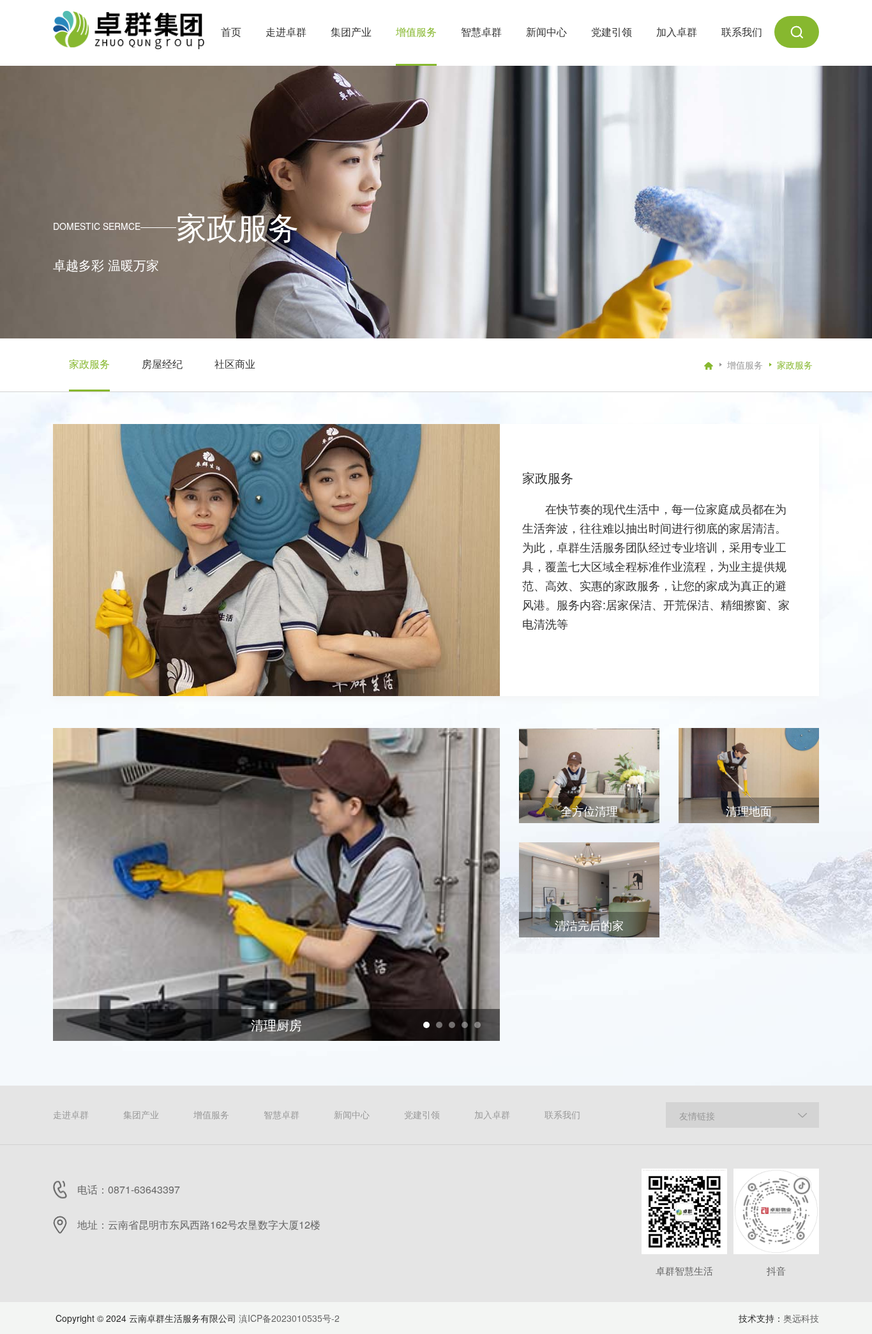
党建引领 (422, 1114)
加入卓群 (492, 1114)
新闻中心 (352, 1114)
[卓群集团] (128, 27)
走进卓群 (71, 1114)
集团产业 (141, 1114)
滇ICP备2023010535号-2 (289, 1318)
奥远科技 (801, 1318)
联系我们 (562, 1114)
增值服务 (745, 364)
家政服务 (795, 364)
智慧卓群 (281, 1114)
